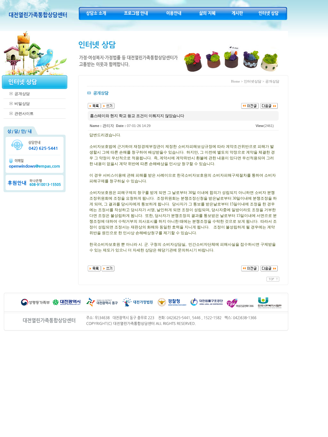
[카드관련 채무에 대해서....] (269, 105)
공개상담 (22, 93)
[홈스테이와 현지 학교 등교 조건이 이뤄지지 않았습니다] (249, 105)
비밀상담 (22, 103)
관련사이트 (24, 113)
